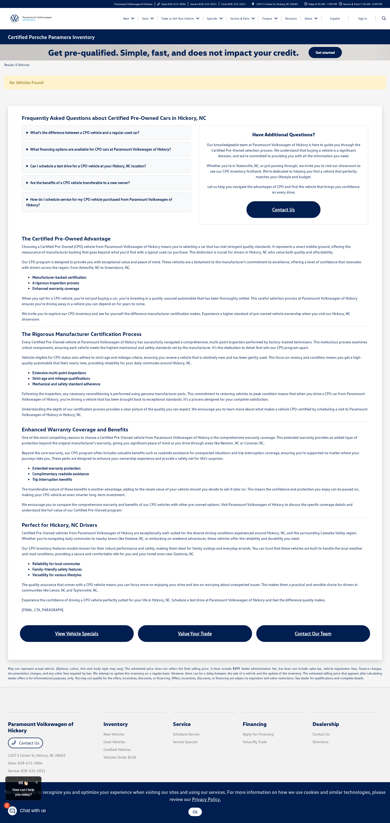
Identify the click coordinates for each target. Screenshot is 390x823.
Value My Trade (255, 741)
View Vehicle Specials (76, 633)
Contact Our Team (313, 633)
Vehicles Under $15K (119, 757)
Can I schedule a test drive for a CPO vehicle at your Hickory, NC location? (88, 166)
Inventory (115, 724)
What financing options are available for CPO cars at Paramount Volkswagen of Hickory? (100, 149)
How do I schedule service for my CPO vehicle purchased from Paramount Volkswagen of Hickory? (99, 202)
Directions (320, 741)
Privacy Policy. (206, 799)
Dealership (326, 724)
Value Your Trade (195, 633)
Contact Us (283, 209)
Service (182, 724)
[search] (384, 18)
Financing (255, 724)
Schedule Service (186, 734)
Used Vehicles (114, 741)
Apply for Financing (258, 734)
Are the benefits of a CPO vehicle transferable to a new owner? (80, 182)
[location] (253, 4)
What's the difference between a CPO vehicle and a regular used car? (84, 132)
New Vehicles (113, 734)
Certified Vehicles (117, 749)
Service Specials (185, 741)
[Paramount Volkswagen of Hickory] (32, 18)
